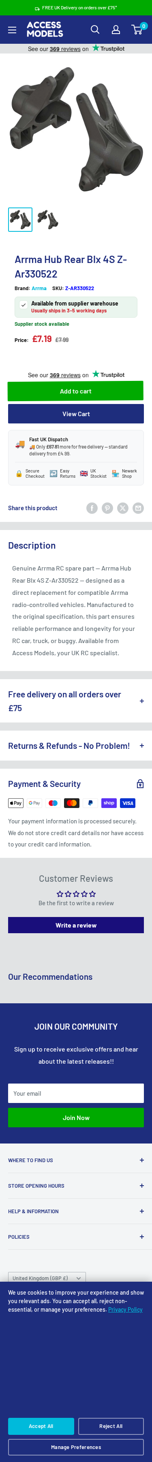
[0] (137, 29)
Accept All (41, 1426)
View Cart (76, 413)
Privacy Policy (125, 1309)
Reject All (110, 1426)
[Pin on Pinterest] (107, 508)
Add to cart (76, 391)
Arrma (39, 288)
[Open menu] (12, 30)
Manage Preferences (76, 1447)
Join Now (76, 1117)
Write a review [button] (76, 925)
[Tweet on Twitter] (122, 508)
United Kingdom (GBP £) (40, 1278)
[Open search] (95, 29)
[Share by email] (138, 508)
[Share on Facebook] (92, 508)
